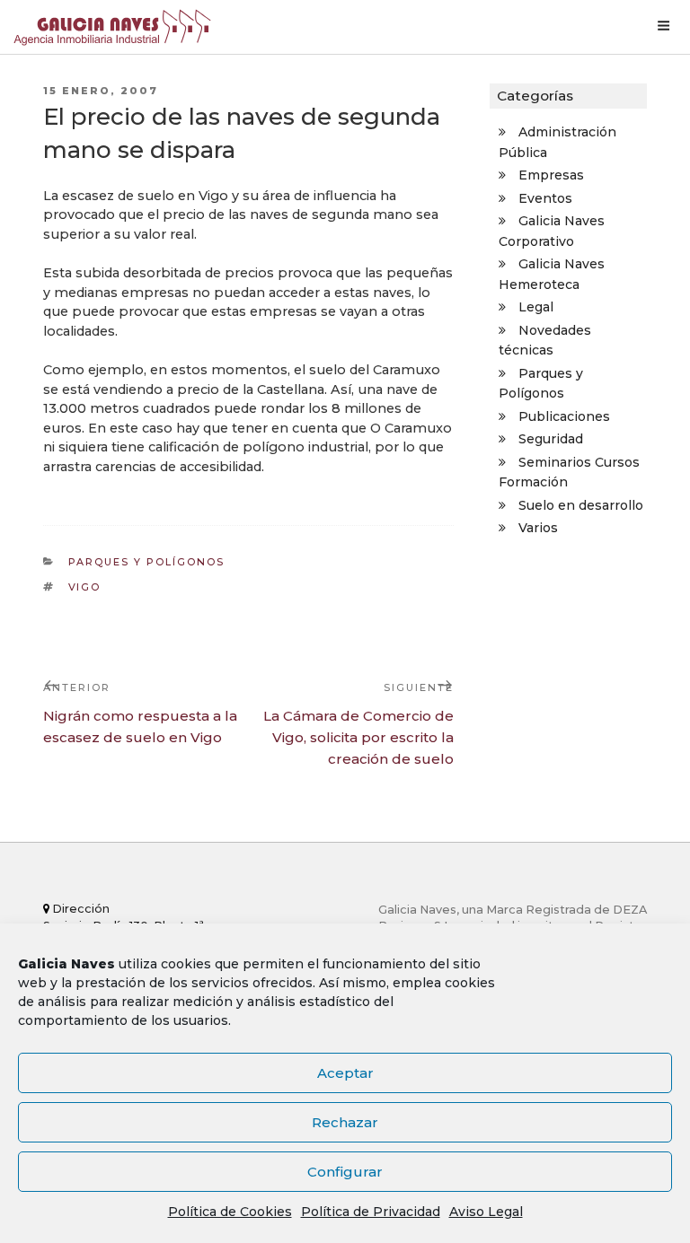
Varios (538, 528)
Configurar (345, 1171)
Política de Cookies (230, 1212)
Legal (535, 307)
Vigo (85, 587)
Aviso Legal (486, 1212)
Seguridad (550, 439)
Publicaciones (564, 416)
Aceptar (345, 1072)
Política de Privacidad (370, 1212)
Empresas (551, 175)
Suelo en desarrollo (580, 505)
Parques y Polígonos (147, 562)
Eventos (545, 198)
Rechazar (345, 1122)
